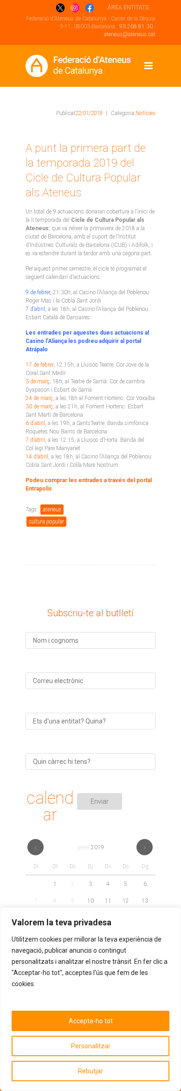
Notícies (145, 113)
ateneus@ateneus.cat (129, 34)
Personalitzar (90, 1046)
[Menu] (148, 66)
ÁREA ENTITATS (128, 7)
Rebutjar (90, 1071)
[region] (90, 999)
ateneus (52, 509)
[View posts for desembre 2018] (35, 847)
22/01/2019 (88, 113)
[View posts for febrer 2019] (144, 847)
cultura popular (46, 521)
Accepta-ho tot (91, 1021)
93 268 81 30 (136, 26)
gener (90, 847)
